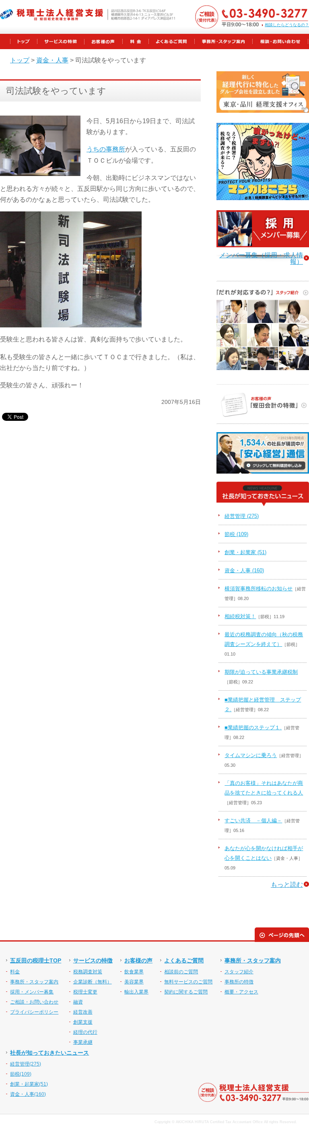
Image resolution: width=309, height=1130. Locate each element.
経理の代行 (85, 1032)
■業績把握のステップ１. (253, 727)
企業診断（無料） (92, 982)
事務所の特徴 (239, 982)
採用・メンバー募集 (32, 992)
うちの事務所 (106, 149)
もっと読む (287, 884)
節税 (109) (236, 534)
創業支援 (83, 1022)
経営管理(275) (25, 1064)
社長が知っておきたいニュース (49, 1052)
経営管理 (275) (242, 516)
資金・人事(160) (28, 1094)
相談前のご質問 (181, 972)
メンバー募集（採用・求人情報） (261, 258)
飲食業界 (134, 972)
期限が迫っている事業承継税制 (261, 672)
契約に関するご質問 (186, 992)
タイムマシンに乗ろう (251, 755)
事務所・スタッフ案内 (34, 982)
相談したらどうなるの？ (287, 25)
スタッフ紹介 (239, 972)
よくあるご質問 (184, 960)
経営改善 (83, 1012)
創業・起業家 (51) (245, 552)
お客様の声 (138, 960)
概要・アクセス (241, 992)
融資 (78, 1002)
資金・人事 (52, 60)
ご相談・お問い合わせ (34, 1002)
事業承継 (83, 1042)
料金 (15, 972)
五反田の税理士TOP (35, 960)
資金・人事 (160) (244, 570)
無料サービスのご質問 (188, 982)
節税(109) (20, 1074)
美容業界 (134, 982)
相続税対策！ (240, 616)
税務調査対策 (87, 972)
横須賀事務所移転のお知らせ (259, 589)
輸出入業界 (136, 992)
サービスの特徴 (93, 960)
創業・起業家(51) (29, 1084)
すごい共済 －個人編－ (253, 820)
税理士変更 (85, 992)
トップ (19, 60)
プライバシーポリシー (34, 1012)
